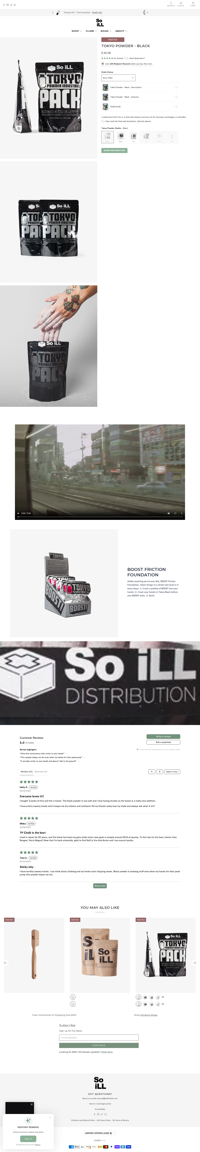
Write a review (163, 736)
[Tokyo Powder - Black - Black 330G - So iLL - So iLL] (48, 98)
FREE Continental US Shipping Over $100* (70, 12)
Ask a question (163, 742)
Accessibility (100, 1109)
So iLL (103, 1140)
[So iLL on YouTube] (15, 5)
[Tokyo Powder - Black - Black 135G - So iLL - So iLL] (48, 222)
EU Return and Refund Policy (83, 1120)
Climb (90, 31)
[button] (107, 58)
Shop (75, 31)
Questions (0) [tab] (41, 771)
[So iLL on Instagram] (8, 5)
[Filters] (159, 771)
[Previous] (52, 12)
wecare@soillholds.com (107, 1098)
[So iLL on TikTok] (12, 5)
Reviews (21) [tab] (27, 771)
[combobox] (118, 78)
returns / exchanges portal (100, 1103)
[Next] (147, 12)
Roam (104, 31)
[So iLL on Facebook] (4, 5)
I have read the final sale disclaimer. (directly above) (128, 121)
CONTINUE (99, 1045)
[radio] (107, 137)
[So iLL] (100, 22)
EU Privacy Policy (104, 1120)
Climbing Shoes (71, 1015)
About (119, 31)
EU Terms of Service (121, 1120)
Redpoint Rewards (166, 1015)
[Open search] (151, 771)
